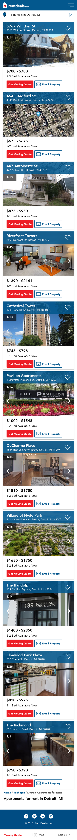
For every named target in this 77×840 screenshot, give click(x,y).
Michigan (19, 792)
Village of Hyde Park (24, 515)
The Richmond (19, 725)
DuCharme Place (21, 445)
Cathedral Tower (21, 305)
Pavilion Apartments (24, 375)
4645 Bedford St (21, 96)
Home (7, 792)
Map (41, 835)
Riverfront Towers (22, 235)
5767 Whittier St (21, 26)
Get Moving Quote (20, 84)
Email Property (50, 84)
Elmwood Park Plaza (24, 655)
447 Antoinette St (22, 166)
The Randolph (18, 585)
